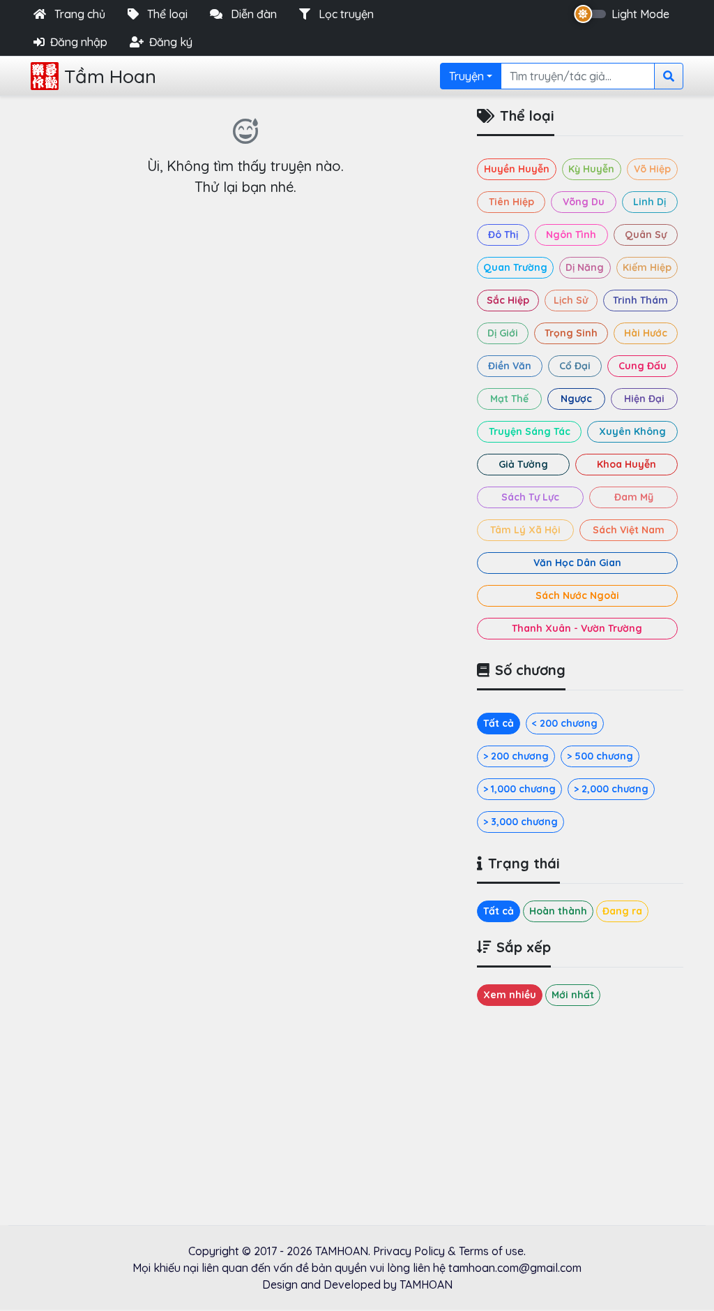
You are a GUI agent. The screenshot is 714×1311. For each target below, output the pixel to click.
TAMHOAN (341, 1251)
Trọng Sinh (571, 333)
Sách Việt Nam (628, 530)
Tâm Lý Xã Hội (525, 530)
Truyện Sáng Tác (529, 431)
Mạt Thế (509, 398)
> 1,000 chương (519, 789)
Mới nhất (573, 994)
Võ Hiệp (652, 169)
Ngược (576, 398)
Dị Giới (502, 333)
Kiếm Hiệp (647, 267)
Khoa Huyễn (626, 464)
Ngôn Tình (571, 234)
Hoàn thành (558, 911)
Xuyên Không (632, 431)
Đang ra (622, 911)
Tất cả (498, 723)
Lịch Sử (571, 300)
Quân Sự (646, 234)
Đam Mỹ (633, 497)
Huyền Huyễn (516, 169)
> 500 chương (600, 756)
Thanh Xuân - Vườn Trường (577, 628)
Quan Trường (515, 267)
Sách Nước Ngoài (577, 595)
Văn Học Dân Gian (577, 562)
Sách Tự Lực (530, 497)
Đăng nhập (78, 42)
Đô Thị (503, 234)
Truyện (466, 76)
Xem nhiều (509, 994)
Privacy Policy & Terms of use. (449, 1251)
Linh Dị (649, 201)
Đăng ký (170, 42)
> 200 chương (516, 756)
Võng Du (584, 201)
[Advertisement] (245, 323)
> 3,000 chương (520, 821)
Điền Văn (509, 366)
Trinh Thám (640, 300)
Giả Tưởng (523, 464)
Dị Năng (584, 267)
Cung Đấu (642, 366)
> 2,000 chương (611, 789)
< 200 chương (565, 723)
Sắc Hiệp (508, 300)
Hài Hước (645, 333)
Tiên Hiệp (511, 201)
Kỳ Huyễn (591, 169)
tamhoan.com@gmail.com (515, 1268)
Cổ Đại (575, 366)
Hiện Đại (644, 398)
